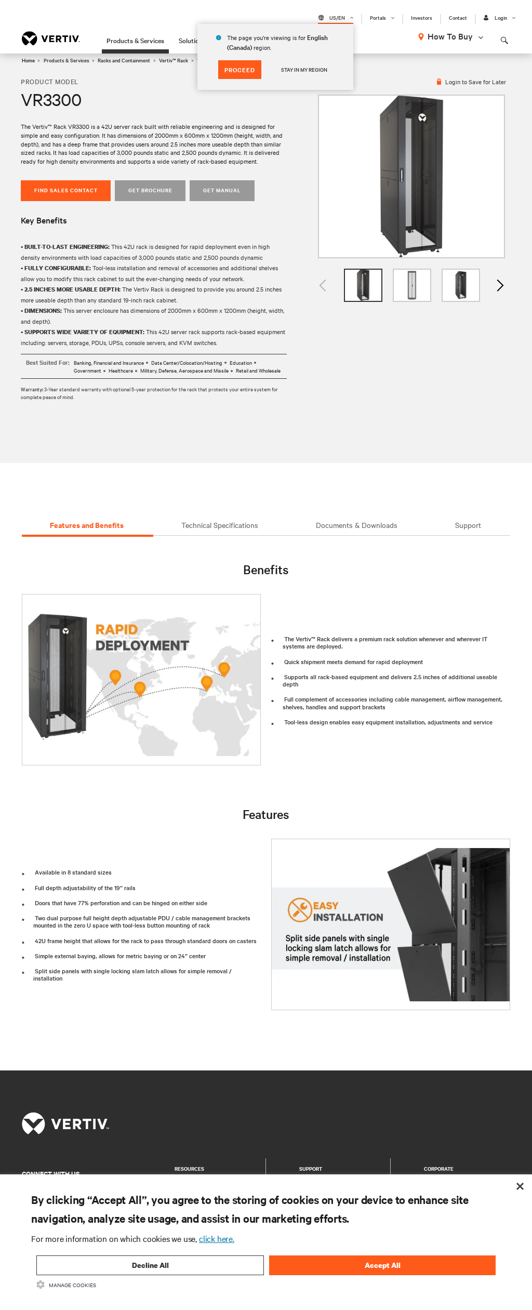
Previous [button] (323, 285)
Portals (378, 17)
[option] (411, 176)
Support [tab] (468, 525)
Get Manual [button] (222, 190)
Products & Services (135, 40)
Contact (458, 17)
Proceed (239, 69)
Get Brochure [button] (150, 190)
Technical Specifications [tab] (219, 525)
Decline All (150, 1265)
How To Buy (450, 36)
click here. (216, 1238)
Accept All (383, 1265)
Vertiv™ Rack (173, 60)
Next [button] (500, 285)
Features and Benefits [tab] (87, 524)
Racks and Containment (124, 60)
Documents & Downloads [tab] (356, 525)
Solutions (192, 40)
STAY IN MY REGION (304, 69)
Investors (421, 17)
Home (28, 60)
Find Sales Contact (66, 190)
